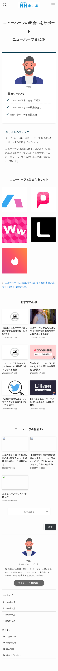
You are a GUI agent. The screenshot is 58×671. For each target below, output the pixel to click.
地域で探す (11, 642)
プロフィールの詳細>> (29, 582)
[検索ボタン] (5, 5)
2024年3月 (10, 620)
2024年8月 (10, 602)
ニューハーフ (12, 636)
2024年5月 (10, 608)
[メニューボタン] (53, 5)
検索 (50, 526)
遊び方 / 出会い (13, 655)
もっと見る (29, 511)
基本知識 (10, 649)
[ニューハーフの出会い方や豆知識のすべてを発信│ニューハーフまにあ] (29, 5)
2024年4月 (10, 614)
